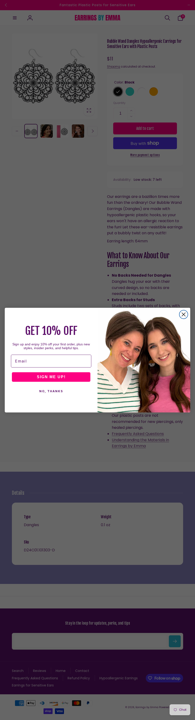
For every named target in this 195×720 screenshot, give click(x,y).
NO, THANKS (51, 391)
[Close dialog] (183, 314)
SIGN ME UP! (51, 377)
